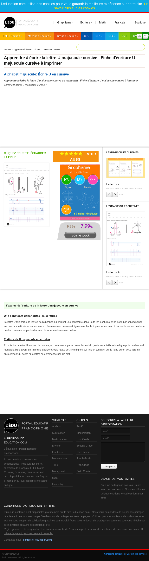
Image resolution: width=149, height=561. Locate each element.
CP (86, 36)
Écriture (85, 22)
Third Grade (83, 452)
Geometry (57, 484)
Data (54, 477)
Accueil (7, 49)
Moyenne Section (38, 36)
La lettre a (113, 184)
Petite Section (11, 36)
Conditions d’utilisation (114, 554)
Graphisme (64, 22)
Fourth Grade (83, 458)
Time (55, 464)
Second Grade (84, 445)
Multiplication (59, 439)
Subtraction (58, 432)
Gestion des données (136, 554)
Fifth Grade (82, 464)
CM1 (124, 36)
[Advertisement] (74, 116)
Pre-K (79, 426)
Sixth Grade (83, 471)
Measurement (60, 458)
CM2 (136, 36)
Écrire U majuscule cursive (47, 49)
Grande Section (66, 36)
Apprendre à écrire (22, 49)
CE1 (98, 36)
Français (120, 22)
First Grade (82, 439)
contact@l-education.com (37, 539)
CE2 (111, 36)
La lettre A (113, 272)
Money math (59, 471)
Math (102, 22)
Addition (56, 426)
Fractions (57, 452)
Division (56, 445)
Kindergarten (83, 432)
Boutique (140, 22)
